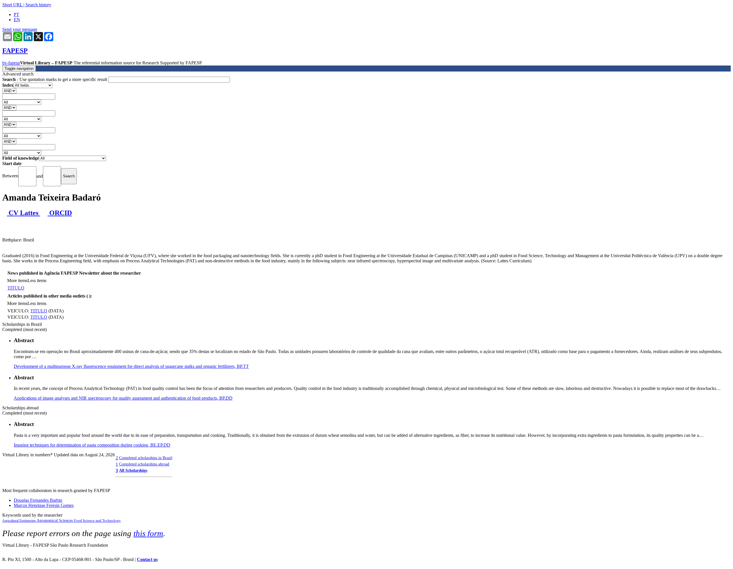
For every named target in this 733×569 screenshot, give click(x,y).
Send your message (19, 29)
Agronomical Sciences (55, 520)
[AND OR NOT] (9, 90)
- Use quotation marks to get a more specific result (55, 79)
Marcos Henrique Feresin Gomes (44, 505)
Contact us (147, 559)
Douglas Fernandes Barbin (38, 500)
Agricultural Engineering (19, 521)
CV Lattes (23, 213)
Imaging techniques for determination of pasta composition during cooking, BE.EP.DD (92, 445)
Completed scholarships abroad (144, 464)
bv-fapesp (11, 62)
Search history (38, 4)
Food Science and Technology (97, 520)
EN (17, 19)
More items (17, 280)
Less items (36, 280)
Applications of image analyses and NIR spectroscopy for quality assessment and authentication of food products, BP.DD (123, 398)
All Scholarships (133, 470)
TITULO (15, 288)
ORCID (60, 213)
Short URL (12, 4)
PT (16, 14)
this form (148, 533)
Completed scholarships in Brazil (145, 457)
